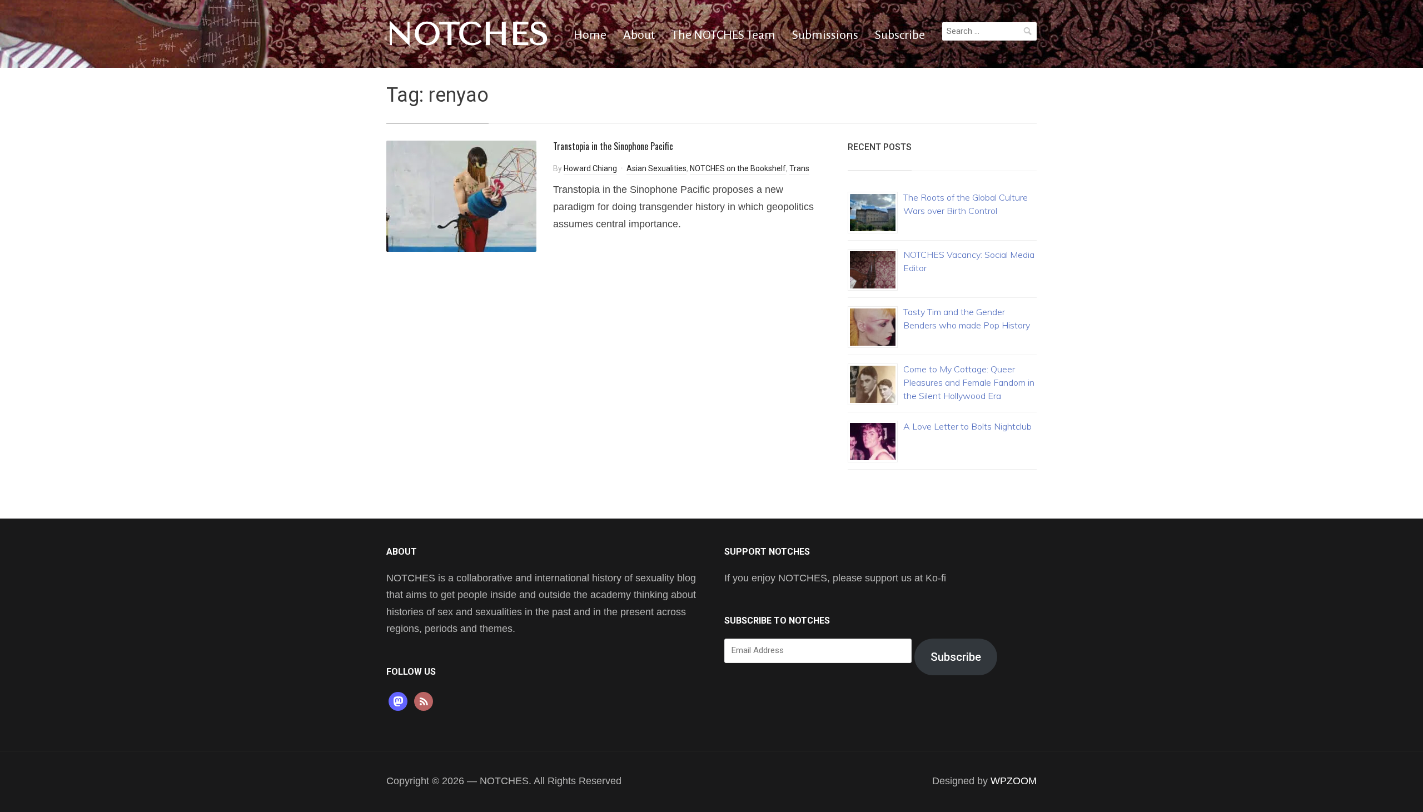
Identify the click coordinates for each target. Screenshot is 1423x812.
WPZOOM (1014, 780)
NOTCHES (467, 34)
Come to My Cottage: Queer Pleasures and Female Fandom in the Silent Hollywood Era (968, 382)
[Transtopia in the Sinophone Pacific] (461, 195)
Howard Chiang (590, 168)
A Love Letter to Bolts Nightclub (967, 426)
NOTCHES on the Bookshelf (738, 168)
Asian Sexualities (656, 168)
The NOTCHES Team (723, 35)
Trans (799, 168)
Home (590, 35)
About (639, 35)
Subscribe (900, 35)
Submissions (825, 35)
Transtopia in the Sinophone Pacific (613, 146)
